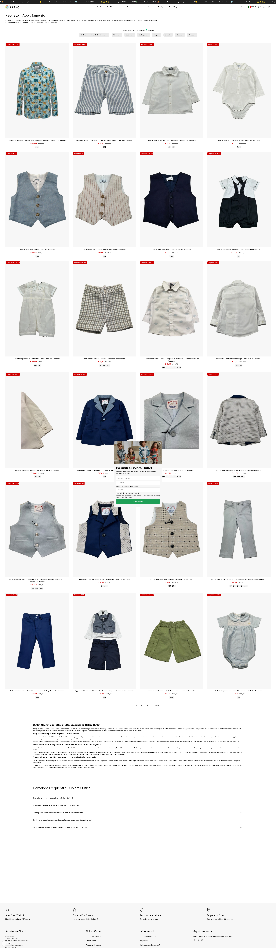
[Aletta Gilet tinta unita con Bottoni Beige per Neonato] (104, 199)
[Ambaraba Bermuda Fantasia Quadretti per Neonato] (104, 308)
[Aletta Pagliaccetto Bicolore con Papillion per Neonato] (239, 199)
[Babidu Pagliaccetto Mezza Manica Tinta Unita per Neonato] (239, 641)
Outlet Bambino (37, 22)
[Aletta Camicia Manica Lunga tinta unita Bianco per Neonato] (171, 90)
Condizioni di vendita (148, 936)
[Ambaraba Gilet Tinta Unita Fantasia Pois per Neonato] (171, 529)
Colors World (91, 940)
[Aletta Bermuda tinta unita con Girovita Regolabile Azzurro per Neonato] (104, 90)
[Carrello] (269, 7)
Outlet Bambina (51, 22)
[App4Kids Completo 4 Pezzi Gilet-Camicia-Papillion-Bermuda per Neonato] (104, 641)
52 (148, 706)
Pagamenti (144, 940)
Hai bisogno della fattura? (150, 945)
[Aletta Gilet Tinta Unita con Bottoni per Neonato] (171, 199)
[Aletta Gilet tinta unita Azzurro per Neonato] (37, 199)
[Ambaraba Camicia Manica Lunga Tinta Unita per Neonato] (239, 308)
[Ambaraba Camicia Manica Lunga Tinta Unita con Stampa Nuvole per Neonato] (171, 308)
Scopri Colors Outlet (94, 936)
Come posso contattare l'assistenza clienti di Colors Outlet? (58, 813)
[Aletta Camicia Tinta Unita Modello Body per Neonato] (239, 90)
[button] (100, 6)
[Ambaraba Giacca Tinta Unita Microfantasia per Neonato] (239, 420)
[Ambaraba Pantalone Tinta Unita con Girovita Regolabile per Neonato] (239, 529)
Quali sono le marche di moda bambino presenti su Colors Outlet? (60, 827)
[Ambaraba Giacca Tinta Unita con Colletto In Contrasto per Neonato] (104, 420)
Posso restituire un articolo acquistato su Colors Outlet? (56, 805)
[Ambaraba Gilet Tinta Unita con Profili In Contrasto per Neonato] (104, 529)
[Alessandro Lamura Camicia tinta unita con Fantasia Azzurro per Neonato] (37, 90)
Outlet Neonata (23, 22)
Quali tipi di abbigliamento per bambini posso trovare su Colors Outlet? (62, 820)
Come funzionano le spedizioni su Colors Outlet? (53, 798)
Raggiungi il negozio (93, 945)
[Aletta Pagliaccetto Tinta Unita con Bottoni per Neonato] (37, 308)
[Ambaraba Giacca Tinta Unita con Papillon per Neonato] (171, 420)
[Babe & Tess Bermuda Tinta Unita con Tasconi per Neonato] (171, 641)
